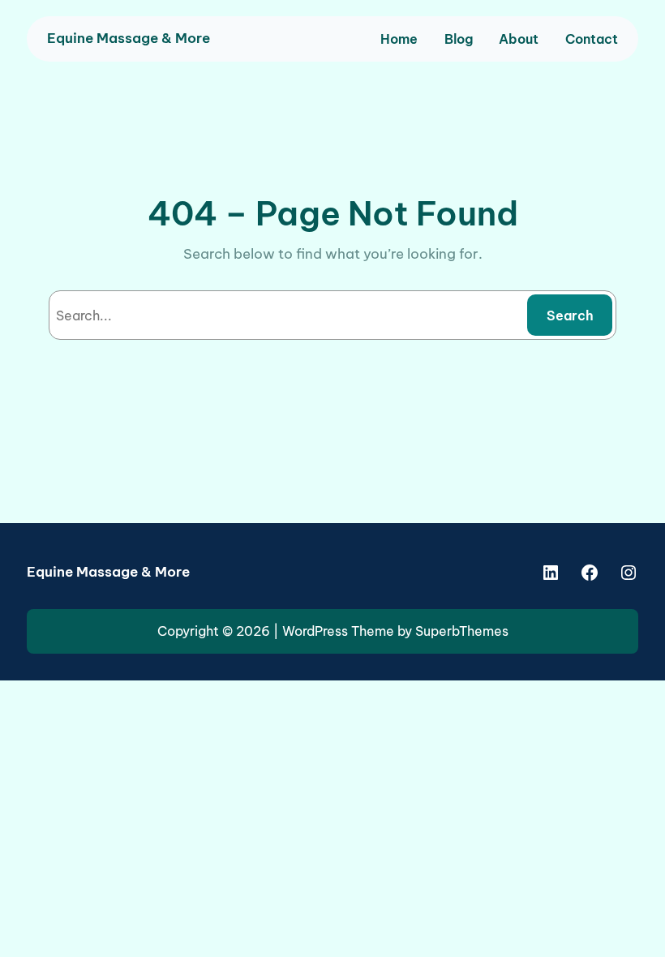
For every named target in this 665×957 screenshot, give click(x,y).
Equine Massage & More (128, 38)
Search (570, 315)
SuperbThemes (461, 631)
